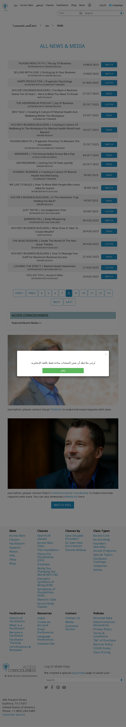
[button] (63, 370)
